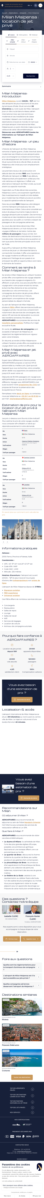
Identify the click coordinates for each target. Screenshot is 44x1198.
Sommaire (6, 86)
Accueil (4, 13)
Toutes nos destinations (22, 1077)
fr (29, 5)
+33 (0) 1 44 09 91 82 (29, 396)
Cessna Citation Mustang (30, 441)
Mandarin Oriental (32, 822)
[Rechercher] (35, 5)
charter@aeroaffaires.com (21, 399)
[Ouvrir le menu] (40, 5)
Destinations (13, 13)
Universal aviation (12, 596)
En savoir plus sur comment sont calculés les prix (20, 513)
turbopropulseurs (20, 580)
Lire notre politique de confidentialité (12, 1181)
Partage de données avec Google (13, 1187)
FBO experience (11, 593)
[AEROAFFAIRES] (2, 5)
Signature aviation (12, 590)
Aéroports (23, 13)
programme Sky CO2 (28, 385)
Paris (25, 430)
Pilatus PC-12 (26, 468)
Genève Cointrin (29, 457)
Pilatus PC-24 (26, 495)
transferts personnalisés (12, 323)
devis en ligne (23, 394)
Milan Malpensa (9, 101)
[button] (22, 699)
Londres (26, 484)
